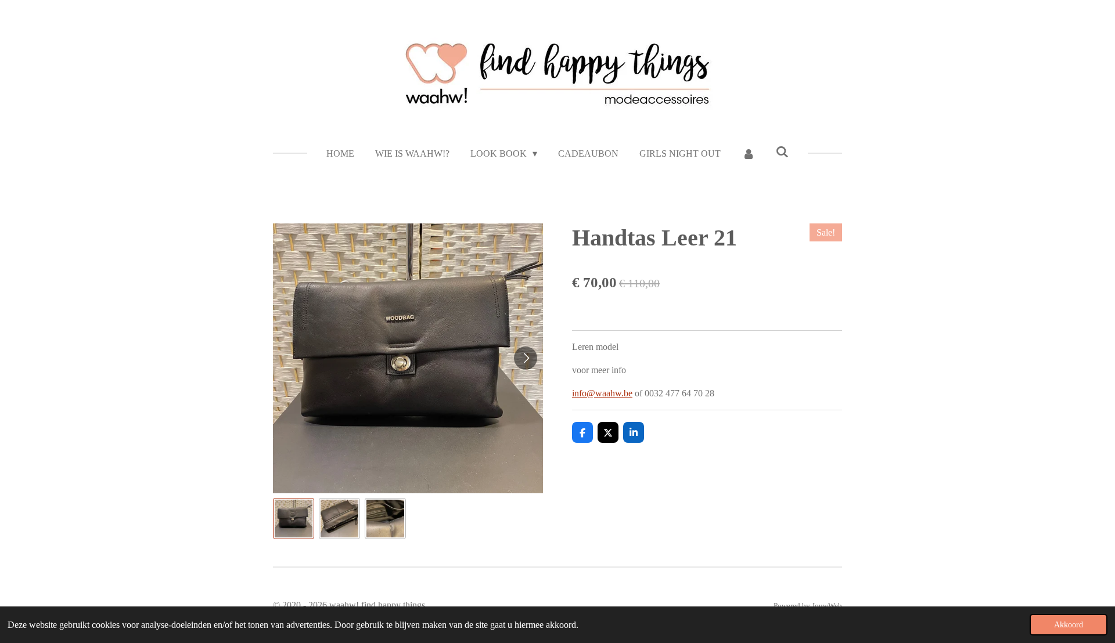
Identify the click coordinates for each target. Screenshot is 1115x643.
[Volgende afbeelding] (525, 358)
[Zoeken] (782, 152)
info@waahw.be (602, 393)
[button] (293, 518)
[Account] (748, 154)
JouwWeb (827, 605)
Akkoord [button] (1068, 624)
